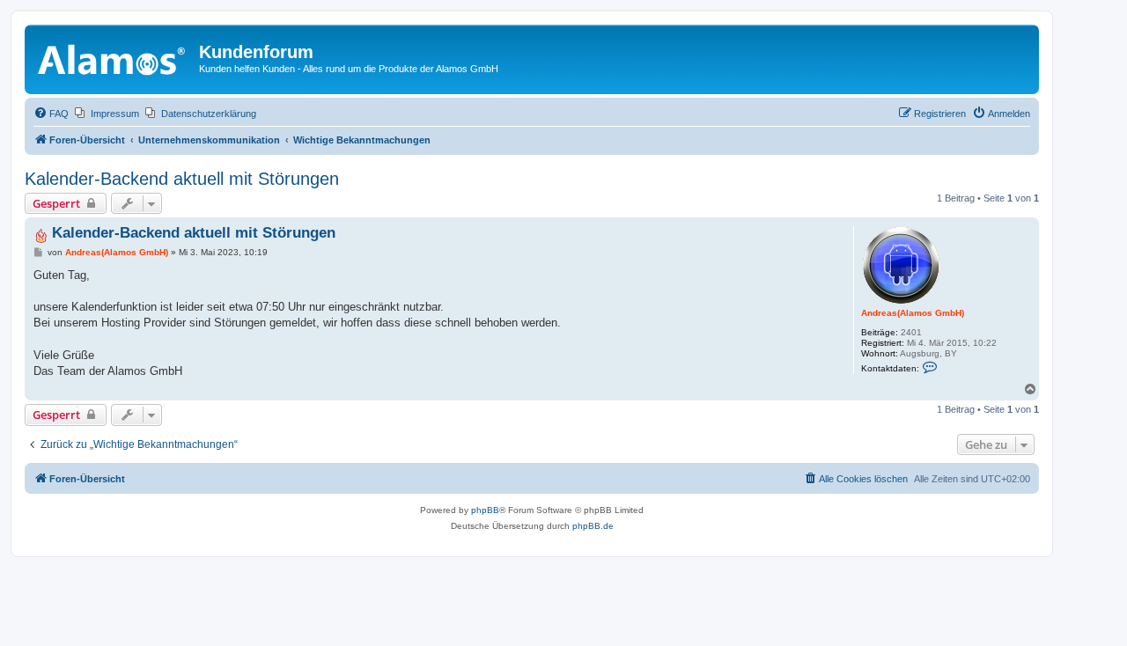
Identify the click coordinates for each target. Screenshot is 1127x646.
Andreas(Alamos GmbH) (912, 313)
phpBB (485, 510)
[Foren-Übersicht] (114, 57)
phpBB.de (593, 526)
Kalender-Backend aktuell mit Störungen (182, 178)
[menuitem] (51, 113)
